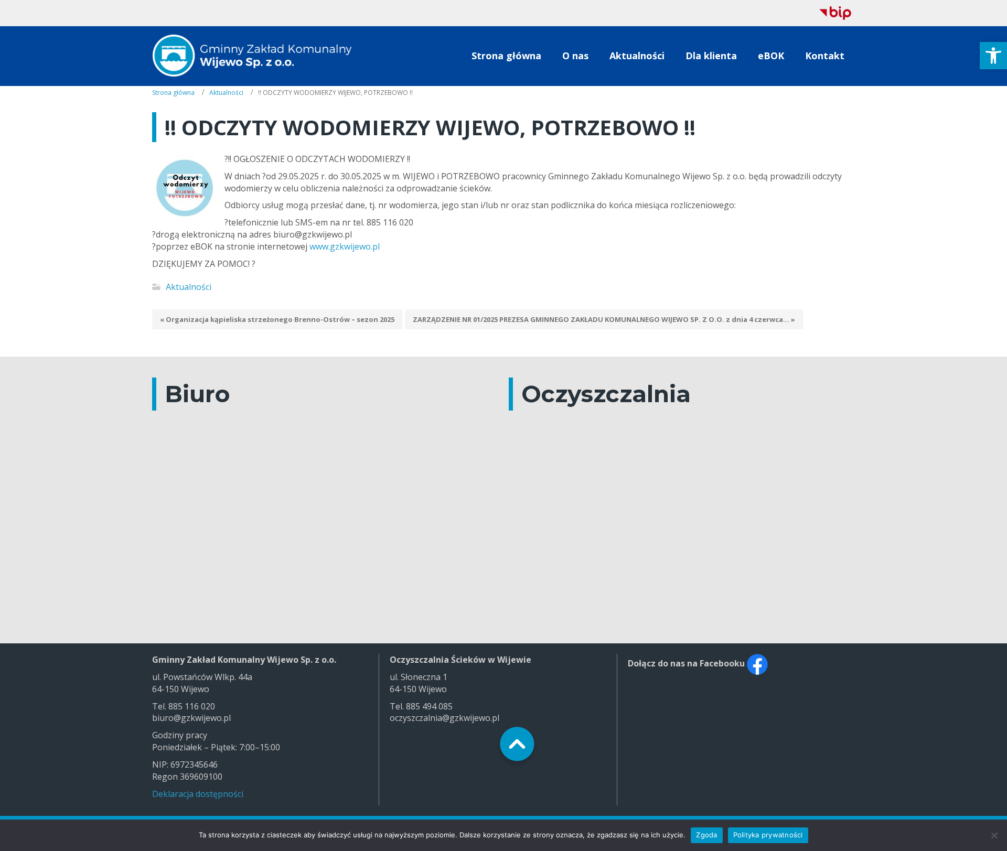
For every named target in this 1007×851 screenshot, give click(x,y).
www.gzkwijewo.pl (344, 246)
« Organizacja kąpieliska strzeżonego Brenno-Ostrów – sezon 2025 (277, 319)
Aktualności (226, 92)
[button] (993, 55)
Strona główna (173, 92)
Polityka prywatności (768, 835)
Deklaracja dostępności (197, 794)
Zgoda (706, 835)
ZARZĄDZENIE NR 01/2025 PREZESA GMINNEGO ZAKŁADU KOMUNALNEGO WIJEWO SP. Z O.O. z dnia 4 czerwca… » (604, 319)
